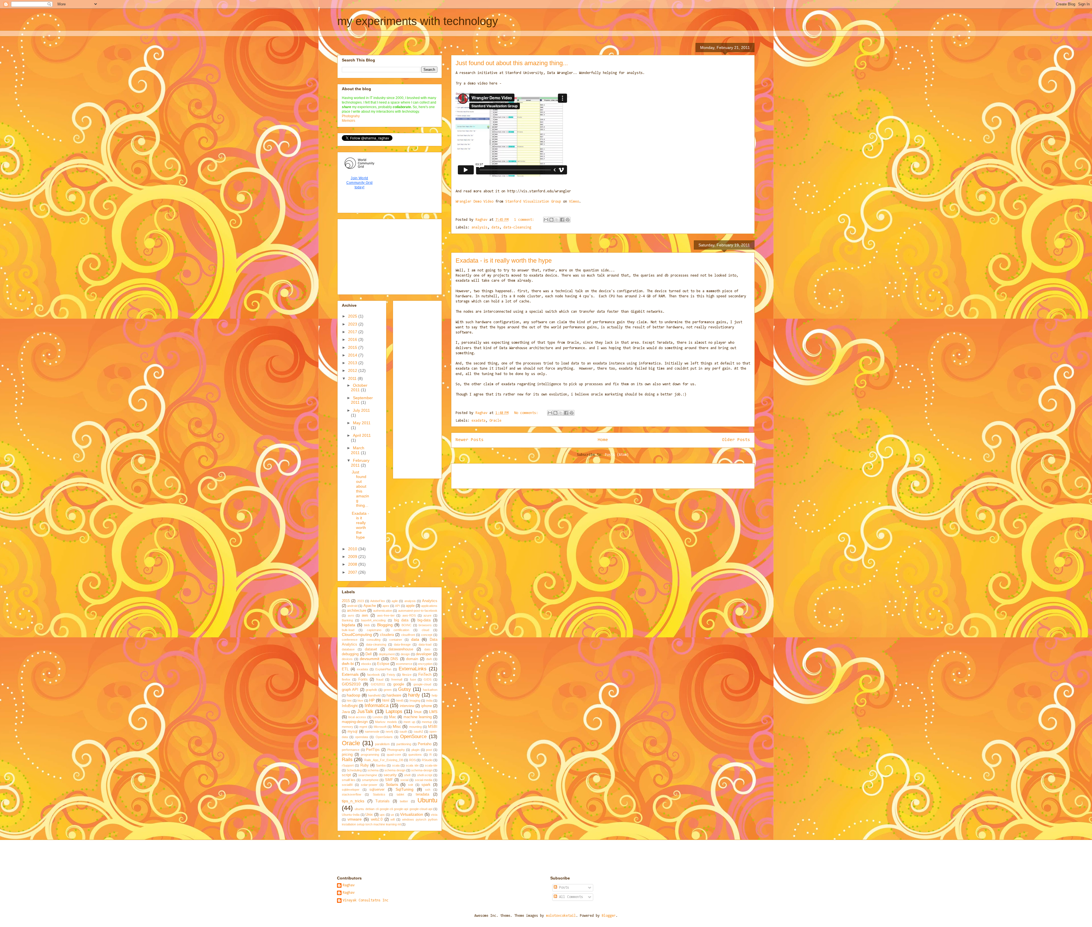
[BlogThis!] (551, 220)
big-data (424, 620)
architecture (356, 611)
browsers (425, 625)
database (348, 649)
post (429, 749)
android (352, 605)
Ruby (364, 765)
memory (347, 726)
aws (365, 615)
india (429, 700)
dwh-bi (348, 663)
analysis (479, 227)
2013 (353, 362)
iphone (426, 706)
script (346, 775)
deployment (387, 654)
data (495, 227)
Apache (369, 606)
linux (418, 712)
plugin (415, 749)
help (434, 695)
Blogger (609, 916)
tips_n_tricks (353, 801)
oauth (403, 731)
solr (410, 784)
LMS (433, 711)
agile (395, 601)
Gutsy (404, 689)
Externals (350, 674)
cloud (425, 630)
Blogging (385, 625)
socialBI (347, 784)
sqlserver (376, 790)
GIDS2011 (378, 684)
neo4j (389, 731)
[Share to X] (557, 220)
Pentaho (424, 744)
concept (426, 634)
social (404, 780)
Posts (563, 887)
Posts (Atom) (617, 455)
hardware (393, 695)
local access (357, 717)
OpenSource (413, 736)
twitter (404, 801)
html (385, 701)
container (395, 639)
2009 (353, 556)
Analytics (429, 601)
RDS (412, 760)
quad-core (394, 754)
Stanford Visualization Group (533, 201)
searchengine (367, 775)
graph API (350, 690)
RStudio (427, 760)
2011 (353, 378)
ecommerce (404, 664)
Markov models (386, 722)
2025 (353, 316)
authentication (382, 610)
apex (385, 605)
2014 (353, 355)
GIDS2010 (351, 684)
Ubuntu (427, 800)
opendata (361, 737)
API (397, 605)
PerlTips (373, 750)
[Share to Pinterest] (567, 220)
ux (392, 814)
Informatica (376, 705)
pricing (347, 755)
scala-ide (431, 765)
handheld (374, 695)
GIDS (427, 679)
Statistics (379, 794)
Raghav (349, 885)
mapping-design (355, 722)
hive (360, 700)
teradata (422, 794)
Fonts (363, 679)
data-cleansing (517, 227)
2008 (353, 564)
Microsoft (380, 726)
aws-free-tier (386, 615)
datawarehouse (400, 649)
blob (367, 625)
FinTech (424, 675)
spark (426, 785)
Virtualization (411, 814)
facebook (373, 674)
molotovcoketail (561, 916)
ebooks (366, 664)
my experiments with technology (417, 21)
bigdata (348, 625)
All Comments (570, 897)
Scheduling (354, 770)
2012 (353, 370)
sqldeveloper (350, 789)
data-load (425, 644)
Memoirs (348, 121)
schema (373, 770)
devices (347, 659)
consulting (373, 639)
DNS (394, 659)
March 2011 (357, 450)
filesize (406, 674)
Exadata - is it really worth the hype (504, 260)
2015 (353, 347)
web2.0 (376, 819)
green (388, 689)
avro (351, 615)
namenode (372, 731)
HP (372, 700)
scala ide (412, 765)
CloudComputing (357, 634)
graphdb (371, 689)
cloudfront (408, 634)
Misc (397, 726)
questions (415, 754)
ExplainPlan (383, 669)
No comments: (527, 413)
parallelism (382, 744)
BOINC (406, 625)
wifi (392, 819)
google (398, 684)
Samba (381, 765)
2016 (353, 339)
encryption (425, 664)
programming (370, 754)
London (378, 717)
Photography (396, 749)
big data (401, 620)
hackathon (430, 689)
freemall (396, 679)
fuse (413, 679)
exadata (478, 421)
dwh (429, 659)
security (390, 775)
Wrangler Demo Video (474, 201)
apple (410, 606)
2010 (353, 549)
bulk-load (348, 630)
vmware (355, 819)
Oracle (495, 421)
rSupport (348, 765)
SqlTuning (404, 789)
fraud (379, 679)
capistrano (374, 630)
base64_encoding (373, 620)
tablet (400, 794)
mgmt (363, 726)
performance (350, 749)
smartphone (370, 780)
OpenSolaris (384, 737)
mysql (352, 732)
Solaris (392, 784)
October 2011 (359, 387)
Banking (347, 620)
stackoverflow (351, 794)
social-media (423, 780)
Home (603, 440)
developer (424, 654)
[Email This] (546, 220)
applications (429, 605)
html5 (400, 700)
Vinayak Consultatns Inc (365, 900)
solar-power (369, 784)
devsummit (369, 658)
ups (382, 814)
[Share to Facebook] (562, 220)
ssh (427, 789)
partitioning (403, 744)
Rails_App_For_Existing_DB (383, 760)
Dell (368, 654)
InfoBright (350, 706)
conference (349, 639)
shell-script (424, 775)
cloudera (387, 635)
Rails (347, 759)
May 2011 (362, 423)
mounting (415, 726)
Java (346, 712)
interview (407, 706)
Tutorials (382, 801)
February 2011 (360, 462)
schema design (395, 770)
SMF (389, 780)
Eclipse (383, 664)
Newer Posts (470, 440)
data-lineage (402, 644)
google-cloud (422, 684)
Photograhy (351, 116)
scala (396, 765)
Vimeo (574, 201)
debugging (350, 654)
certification (401, 630)
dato (427, 649)
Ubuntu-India (350, 814)
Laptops (394, 711)
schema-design (422, 770)
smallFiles (348, 780)
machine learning (418, 717)
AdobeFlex (377, 601)
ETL (345, 669)
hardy (414, 695)
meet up (409, 722)
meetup (427, 722)
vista (434, 814)
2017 (353, 331)
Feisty (391, 674)
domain (412, 659)
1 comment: (525, 220)
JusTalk (365, 711)
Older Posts (736, 440)
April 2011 (362, 435)
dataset (371, 649)
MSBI (432, 727)
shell (407, 775)
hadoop (353, 695)
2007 (353, 572)
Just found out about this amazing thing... (512, 63)
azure (427, 615)
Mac (392, 717)
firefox (346, 679)
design (405, 654)
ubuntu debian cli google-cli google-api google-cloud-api (393, 809)
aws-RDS (409, 615)
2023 (353, 324)
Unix (369, 815)
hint (349, 700)
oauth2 (418, 731)
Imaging (415, 700)
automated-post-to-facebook (417, 610)
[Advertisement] (440, 32)
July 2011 (361, 410)
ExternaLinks (413, 668)
